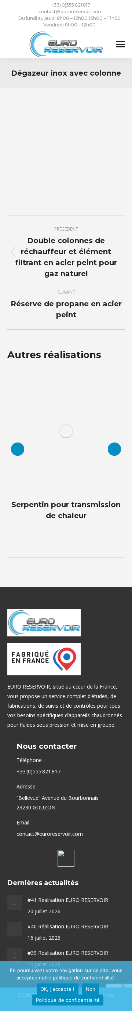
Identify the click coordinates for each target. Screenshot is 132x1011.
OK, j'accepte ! (57, 989)
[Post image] (66, 431)
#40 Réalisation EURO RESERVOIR (67, 926)
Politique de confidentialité (68, 1000)
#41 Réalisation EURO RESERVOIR (67, 899)
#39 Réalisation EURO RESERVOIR (67, 952)
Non (91, 989)
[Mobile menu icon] (120, 44)
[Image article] (14, 902)
